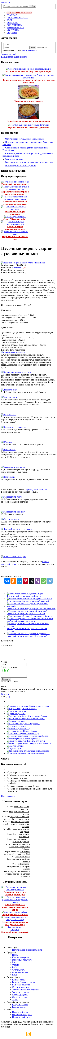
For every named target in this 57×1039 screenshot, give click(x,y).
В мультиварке (19, 1007)
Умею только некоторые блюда (24, 786)
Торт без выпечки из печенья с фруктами (28, 127)
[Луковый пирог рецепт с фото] (16, 529)
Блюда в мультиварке (39, 706)
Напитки (21, 726)
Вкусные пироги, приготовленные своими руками (29, 162)
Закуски (20, 721)
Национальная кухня (22, 1014)
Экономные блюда (35, 753)
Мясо (14, 962)
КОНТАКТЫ (13, 30)
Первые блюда (30, 731)
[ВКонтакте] (7, 581)
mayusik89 (16, 267)
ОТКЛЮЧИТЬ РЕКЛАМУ (19, 12)
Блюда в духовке (20, 1004)
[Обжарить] (7, 442)
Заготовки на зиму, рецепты (25, 989)
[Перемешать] (8, 477)
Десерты (21, 713)
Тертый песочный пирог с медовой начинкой (28, 601)
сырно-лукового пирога (36, 489)
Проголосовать (8, 796)
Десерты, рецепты (20, 987)
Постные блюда (31, 733)
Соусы (18, 748)
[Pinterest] (25, 581)
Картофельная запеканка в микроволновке (28, 121)
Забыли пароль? (8, 54)
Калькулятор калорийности (14, 57)
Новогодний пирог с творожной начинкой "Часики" (27, 629)
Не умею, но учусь (18, 778)
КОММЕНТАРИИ (15, 27)
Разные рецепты (32, 738)
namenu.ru (5, 2)
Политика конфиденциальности (27, 950)
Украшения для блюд (39, 751)
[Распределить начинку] (13, 512)
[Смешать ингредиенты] (13, 467)
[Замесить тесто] (9, 397)
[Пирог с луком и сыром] (13, 556)
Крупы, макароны (20, 957)
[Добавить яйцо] (9, 390)
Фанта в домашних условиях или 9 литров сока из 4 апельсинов (28, 81)
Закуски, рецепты (20, 992)
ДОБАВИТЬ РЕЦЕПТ (17, 17)
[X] (31, 581)
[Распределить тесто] (11, 497)
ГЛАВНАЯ (12, 15)
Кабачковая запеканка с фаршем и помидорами (15, 202)
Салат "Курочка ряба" (15, 219)
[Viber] (37, 581)
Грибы (15, 955)
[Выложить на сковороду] (13, 427)
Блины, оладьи (19, 980)
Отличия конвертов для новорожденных (24, 139)
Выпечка (21, 711)
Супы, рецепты (19, 997)
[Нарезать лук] (8, 414)
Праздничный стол (21, 1017)
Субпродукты (18, 970)
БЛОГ (9, 20)
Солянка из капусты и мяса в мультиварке (15, 893)
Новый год (24, 728)
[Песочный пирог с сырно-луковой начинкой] (23, 263)
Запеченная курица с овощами (15, 212)
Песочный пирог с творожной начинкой (26, 613)
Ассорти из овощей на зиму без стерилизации (28, 71)
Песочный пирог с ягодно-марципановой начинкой (31, 608)
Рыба (14, 967)
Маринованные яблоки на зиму (15, 237)
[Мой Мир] (19, 581)
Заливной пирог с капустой (14, 932)
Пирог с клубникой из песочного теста (30, 619)
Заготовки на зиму (14, 159)
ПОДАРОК (12, 32)
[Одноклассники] (13, 581)
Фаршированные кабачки (15, 914)
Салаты (20, 746)
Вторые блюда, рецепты (23, 982)
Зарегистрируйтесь (29, 50)
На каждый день (20, 1012)
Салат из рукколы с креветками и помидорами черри (15, 907)
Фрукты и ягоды (20, 972)
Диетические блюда (37, 716)
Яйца (14, 975)
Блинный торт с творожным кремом (15, 227)
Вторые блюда (29, 708)
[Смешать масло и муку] (13, 352)
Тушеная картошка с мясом (29, 101)
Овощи (15, 965)
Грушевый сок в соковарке (15, 184)
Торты (15, 999)
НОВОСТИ (12, 22)
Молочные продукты (22, 960)
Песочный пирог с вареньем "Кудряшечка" (27, 636)
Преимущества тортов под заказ (20, 165)
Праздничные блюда (38, 736)
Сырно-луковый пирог (41, 616)
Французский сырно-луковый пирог (24, 596)
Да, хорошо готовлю (19, 772)
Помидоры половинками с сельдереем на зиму (15, 923)
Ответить (5, 694)
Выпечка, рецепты (21, 985)
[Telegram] (50, 581)
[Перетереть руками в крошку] (16, 372)
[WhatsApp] (43, 581)
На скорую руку (32, 723)
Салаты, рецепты (20, 994)
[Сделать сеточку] (10, 519)
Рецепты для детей (36, 741)
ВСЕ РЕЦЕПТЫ (14, 25)
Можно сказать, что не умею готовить (28, 775)
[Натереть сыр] (8, 449)
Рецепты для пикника (40, 743)
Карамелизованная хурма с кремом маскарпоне (15, 193)
